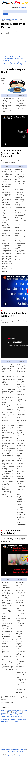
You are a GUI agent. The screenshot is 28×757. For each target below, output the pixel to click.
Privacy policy (11, 755)
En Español (22, 7)
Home (3, 19)
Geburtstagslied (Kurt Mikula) (12, 64)
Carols (22, 716)
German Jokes (15, 716)
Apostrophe (4, 713)
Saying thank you (17, 712)
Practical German (11, 19)
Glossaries (8, 751)
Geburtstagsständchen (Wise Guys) (14, 62)
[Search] (5, 14)
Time (9, 712)
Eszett (19, 710)
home (2, 710)
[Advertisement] (15, 45)
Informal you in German (15, 713)
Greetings (15, 721)
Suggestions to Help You (8, 719)
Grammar (23, 749)
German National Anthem (8, 715)
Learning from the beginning (10, 749)
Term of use (17, 755)
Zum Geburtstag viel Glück (11, 56)
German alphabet (11, 710)
